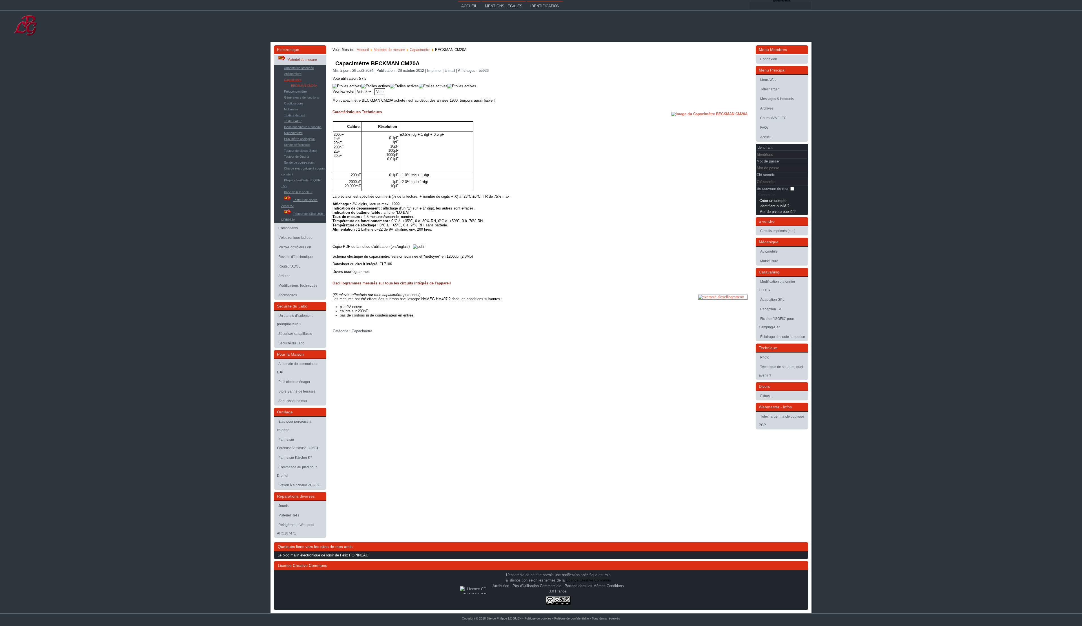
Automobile (769, 251)
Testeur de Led (294, 115)
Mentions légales (503, 6)
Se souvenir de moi (772, 188)
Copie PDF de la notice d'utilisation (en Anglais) (371, 246)
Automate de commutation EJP (297, 368)
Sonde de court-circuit (299, 162)
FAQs (764, 128)
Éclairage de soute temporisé (782, 337)
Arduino (284, 276)
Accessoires (287, 295)
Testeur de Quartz (296, 156)
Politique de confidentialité (571, 618)
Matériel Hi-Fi (288, 515)
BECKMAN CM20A (304, 85)
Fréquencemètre (295, 91)
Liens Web (768, 80)
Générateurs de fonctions (301, 97)
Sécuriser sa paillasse (295, 334)
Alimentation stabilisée (299, 68)
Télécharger (769, 89)
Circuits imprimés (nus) (777, 231)
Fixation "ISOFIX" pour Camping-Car (776, 323)
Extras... (766, 396)
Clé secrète (766, 175)
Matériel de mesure (302, 60)
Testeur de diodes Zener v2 (299, 203)
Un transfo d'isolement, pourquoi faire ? (295, 320)
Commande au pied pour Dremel (297, 471)
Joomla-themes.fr (549, 621)
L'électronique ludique (295, 238)
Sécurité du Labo (291, 343)
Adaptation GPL (772, 300)
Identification (544, 6)
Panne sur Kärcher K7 (295, 458)
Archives (766, 108)
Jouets (283, 506)
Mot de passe (768, 161)
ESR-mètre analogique (299, 139)
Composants (288, 228)
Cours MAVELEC (773, 118)
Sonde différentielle (297, 144)
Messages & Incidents (777, 99)
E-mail (450, 70)
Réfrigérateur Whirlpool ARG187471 (295, 529)
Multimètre (291, 109)
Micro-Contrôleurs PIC (295, 247)
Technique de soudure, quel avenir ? (781, 371)
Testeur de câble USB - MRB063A (303, 216)
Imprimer (435, 70)
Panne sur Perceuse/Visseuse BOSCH (298, 444)
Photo (764, 357)
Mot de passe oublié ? (777, 212)
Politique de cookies (537, 618)
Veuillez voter (343, 91)
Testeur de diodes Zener (301, 150)
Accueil (469, 6)
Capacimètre (292, 79)
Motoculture (769, 261)
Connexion (768, 59)
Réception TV (770, 309)
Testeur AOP (292, 121)
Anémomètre (292, 73)
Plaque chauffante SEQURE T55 (301, 183)
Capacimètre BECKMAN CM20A (377, 63)
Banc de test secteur (298, 192)
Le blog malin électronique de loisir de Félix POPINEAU (323, 555)
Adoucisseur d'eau (292, 401)
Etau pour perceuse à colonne (294, 426)
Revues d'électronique (295, 257)
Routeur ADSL (289, 266)
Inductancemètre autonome (303, 127)
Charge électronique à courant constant (303, 171)
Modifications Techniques (297, 286)
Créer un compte (772, 201)
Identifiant (765, 147)
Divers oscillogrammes (351, 271)
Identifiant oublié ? (774, 206)
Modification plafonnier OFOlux (777, 286)
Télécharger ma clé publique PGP (781, 421)
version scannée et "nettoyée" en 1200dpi (425, 256)
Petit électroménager (294, 382)
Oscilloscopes (293, 103)
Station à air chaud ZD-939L (300, 485)
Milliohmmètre (293, 133)
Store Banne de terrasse (297, 391)
